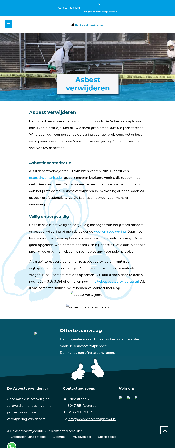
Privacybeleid (81, 436)
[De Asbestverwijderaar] (87, 24)
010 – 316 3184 (71, 7)
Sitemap (59, 436)
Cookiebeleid (107, 436)
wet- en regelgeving (110, 231)
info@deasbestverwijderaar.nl (100, 11)
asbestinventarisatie (45, 177)
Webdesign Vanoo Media (28, 436)
